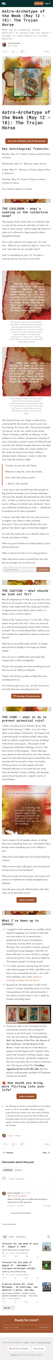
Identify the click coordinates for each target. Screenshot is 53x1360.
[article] (26, 1250)
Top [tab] (4, 1237)
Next (45, 1153)
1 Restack (17, 1135)
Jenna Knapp (12, 1193)
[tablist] (12, 1170)
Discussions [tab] (21, 1237)
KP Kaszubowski (14, 43)
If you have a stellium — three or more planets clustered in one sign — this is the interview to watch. (19, 1294)
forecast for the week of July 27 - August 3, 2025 (20, 1245)
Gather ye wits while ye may (14, 1271)
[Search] (48, 1236)
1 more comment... (9, 1224)
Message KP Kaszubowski (28, 696)
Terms (33, 1342)
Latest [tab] (11, 1237)
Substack (14, 1355)
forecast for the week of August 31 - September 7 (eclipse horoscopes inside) (18, 1265)
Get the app (39, 1348)
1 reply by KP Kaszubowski (20, 1213)
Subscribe (39, 3)
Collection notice (44, 1342)
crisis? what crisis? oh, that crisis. (16, 1250)
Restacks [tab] (18, 1170)
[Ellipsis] (50, 1193)
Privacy (26, 1342)
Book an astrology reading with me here (24, 978)
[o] (47, 1287)
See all (7, 1308)
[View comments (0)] (15, 1277)
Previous (9, 1153)
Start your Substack (20, 1348)
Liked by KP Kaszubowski (18, 1196)
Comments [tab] (7, 1170)
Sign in (48, 3)
